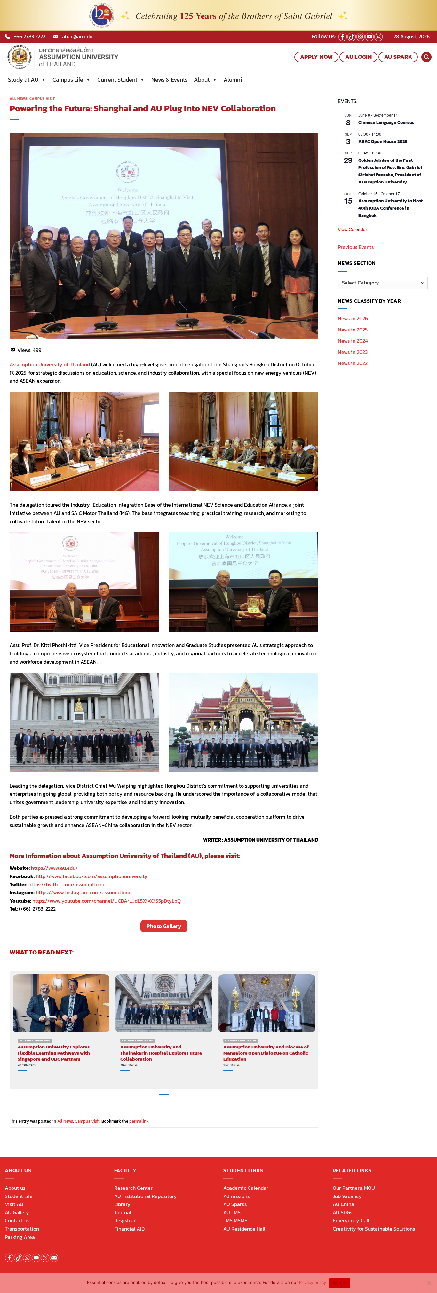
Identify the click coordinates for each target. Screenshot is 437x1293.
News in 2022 (353, 363)
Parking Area (20, 1237)
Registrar (125, 1220)
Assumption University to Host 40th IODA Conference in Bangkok (390, 208)
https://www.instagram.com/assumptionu (83, 892)
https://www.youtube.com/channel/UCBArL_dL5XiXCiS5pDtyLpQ (106, 901)
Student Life (19, 1196)
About (202, 79)
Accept (339, 1282)
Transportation (22, 1229)
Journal (122, 1212)
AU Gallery (17, 1212)
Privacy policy (312, 1282)
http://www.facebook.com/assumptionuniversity (91, 876)
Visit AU (14, 1204)
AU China (343, 1204)
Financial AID (129, 1229)
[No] (429, 1285)
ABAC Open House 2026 (382, 141)
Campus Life (67, 79)
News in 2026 (353, 318)
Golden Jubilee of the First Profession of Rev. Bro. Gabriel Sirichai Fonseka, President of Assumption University (390, 171)
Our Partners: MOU (354, 1188)
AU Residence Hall (244, 1229)
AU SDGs (342, 1212)
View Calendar (352, 229)
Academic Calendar (245, 1188)
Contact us (17, 1220)
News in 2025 (353, 329)
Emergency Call (351, 1220)
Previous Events (356, 247)
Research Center (133, 1188)
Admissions (236, 1196)
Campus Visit (42, 98)
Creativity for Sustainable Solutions (374, 1229)
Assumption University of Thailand (50, 364)
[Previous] (13, 1029)
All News (18, 98)
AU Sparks (235, 1204)
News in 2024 (353, 341)
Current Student (117, 79)
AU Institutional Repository (145, 1196)
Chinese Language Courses (386, 122)
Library (122, 1204)
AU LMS (232, 1212)
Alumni (233, 79)
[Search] (426, 57)
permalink (139, 1121)
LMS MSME (235, 1220)
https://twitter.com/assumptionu (66, 884)
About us (15, 1188)
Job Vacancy (347, 1196)
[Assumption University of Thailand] (84, 57)
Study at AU (23, 79)
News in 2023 (353, 352)
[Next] (315, 1029)
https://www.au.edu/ (54, 868)
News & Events (169, 79)
